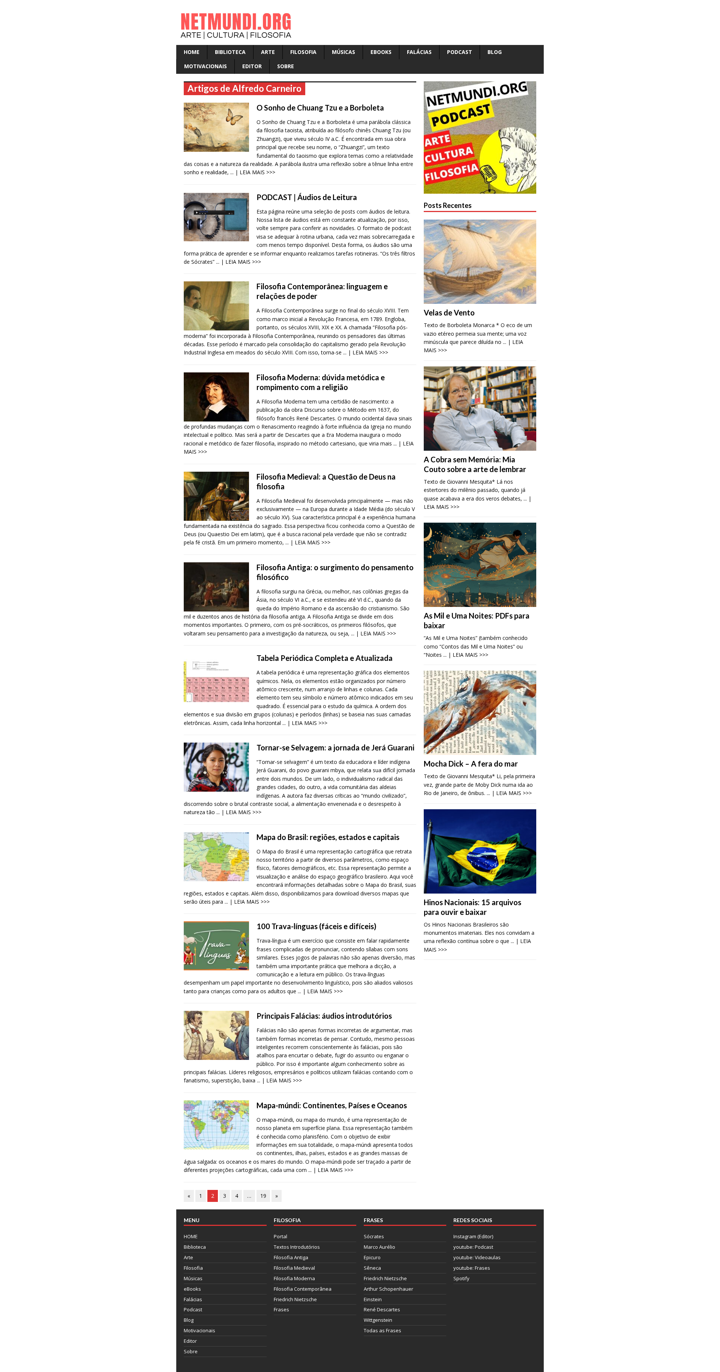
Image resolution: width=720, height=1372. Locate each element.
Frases (281, 1309)
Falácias (419, 51)
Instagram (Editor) (473, 1236)
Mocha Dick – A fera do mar (471, 763)
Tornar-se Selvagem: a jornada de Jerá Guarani (335, 747)
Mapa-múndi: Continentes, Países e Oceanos (331, 1105)
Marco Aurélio (379, 1246)
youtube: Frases (471, 1267)
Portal (280, 1236)
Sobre (285, 66)
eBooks (381, 51)
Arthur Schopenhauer (388, 1288)
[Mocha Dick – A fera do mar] (480, 750)
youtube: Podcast (473, 1246)
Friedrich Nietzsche (295, 1299)
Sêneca (372, 1267)
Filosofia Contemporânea (303, 1288)
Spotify (461, 1278)
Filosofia (303, 51)
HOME (192, 51)
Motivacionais (205, 66)
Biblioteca (230, 51)
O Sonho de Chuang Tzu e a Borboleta (320, 107)
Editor (252, 66)
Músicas (343, 51)
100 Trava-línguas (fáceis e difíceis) (316, 926)
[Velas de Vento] (480, 299)
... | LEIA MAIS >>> (252, 172)
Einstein (373, 1299)
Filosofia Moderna (294, 1278)
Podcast (459, 51)
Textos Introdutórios (297, 1246)
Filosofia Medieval (294, 1267)
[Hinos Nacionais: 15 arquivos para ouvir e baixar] (480, 888)
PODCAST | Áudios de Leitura (306, 197)
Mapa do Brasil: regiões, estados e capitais (327, 836)
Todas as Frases (382, 1330)
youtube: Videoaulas (477, 1257)
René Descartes (382, 1309)
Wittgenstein (378, 1320)
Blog (495, 51)
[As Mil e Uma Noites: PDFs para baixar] (480, 602)
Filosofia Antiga (291, 1257)
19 (263, 1195)
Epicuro (372, 1257)
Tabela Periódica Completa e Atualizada (324, 657)
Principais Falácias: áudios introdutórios (324, 1015)
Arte (268, 51)
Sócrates (374, 1236)
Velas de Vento (449, 312)
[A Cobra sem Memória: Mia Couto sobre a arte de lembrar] (480, 446)
